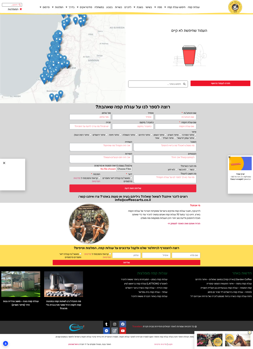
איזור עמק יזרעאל (185, 137)
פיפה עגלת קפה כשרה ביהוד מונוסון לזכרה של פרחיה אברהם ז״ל (221, 296)
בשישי (148, 7)
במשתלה (99, 7)
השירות (128, 154)
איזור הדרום (144, 134)
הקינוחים (192, 154)
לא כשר (182, 169)
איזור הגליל (168, 137)
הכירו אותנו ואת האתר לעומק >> (184, 223)
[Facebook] (123, 324)
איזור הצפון (159, 134)
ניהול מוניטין (73, 344)
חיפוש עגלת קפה (176, 7)
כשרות (118, 7)
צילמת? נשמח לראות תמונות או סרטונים (113, 165)
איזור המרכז (188, 134)
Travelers (137, 326)
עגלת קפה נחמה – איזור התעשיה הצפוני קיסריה (229, 283)
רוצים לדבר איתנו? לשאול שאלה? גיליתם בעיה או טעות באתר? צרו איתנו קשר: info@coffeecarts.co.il (133, 198)
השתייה (128, 142)
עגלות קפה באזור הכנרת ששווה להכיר (149, 296)
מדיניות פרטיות (160, 344)
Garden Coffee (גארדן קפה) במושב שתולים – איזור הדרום (223, 279)
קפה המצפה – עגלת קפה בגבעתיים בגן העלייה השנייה (226, 287)
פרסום (46, 7)
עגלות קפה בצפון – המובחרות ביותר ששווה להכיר (144, 279)
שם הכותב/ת (189, 113)
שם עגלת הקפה (188, 122)
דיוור (129, 174)
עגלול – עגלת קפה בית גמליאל (152, 292)
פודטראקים (86, 7)
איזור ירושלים (99, 134)
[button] (249, 332)
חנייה (108, 122)
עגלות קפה (194, 7)
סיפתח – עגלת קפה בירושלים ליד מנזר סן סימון (230, 292)
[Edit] (114, 330)
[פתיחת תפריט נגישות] (5, 343)
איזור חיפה (114, 134)
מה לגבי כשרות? (188, 166)
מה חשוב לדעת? (188, 173)
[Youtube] (123, 330)
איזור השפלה (129, 134)
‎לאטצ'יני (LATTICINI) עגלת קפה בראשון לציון (145, 283)
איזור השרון (173, 134)
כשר (192, 169)
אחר (157, 137)
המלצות (59, 7)
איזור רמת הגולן (81, 134)
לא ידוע (171, 169)
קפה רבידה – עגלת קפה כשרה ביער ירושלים (146, 287)
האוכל (193, 142)
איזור (194, 132)
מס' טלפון (106, 113)
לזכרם (127, 7)
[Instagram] (114, 324)
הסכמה (96, 174)
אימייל (151, 113)
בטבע (109, 7)
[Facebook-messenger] (106, 330)
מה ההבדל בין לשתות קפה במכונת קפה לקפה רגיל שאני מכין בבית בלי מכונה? (63, 305)
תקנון (170, 344)
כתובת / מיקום (147, 122)
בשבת (140, 7)
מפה (159, 7)
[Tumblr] (106, 324)
